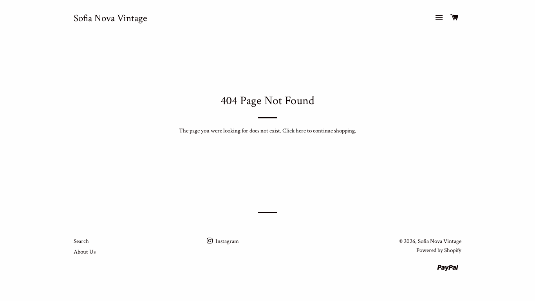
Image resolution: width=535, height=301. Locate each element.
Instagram (226, 241)
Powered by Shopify (438, 250)
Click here (294, 130)
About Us (85, 252)
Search (81, 241)
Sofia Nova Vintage (110, 18)
